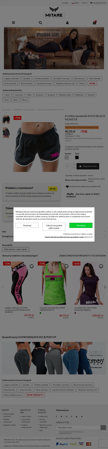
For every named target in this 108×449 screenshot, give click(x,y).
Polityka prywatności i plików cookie (77, 234)
